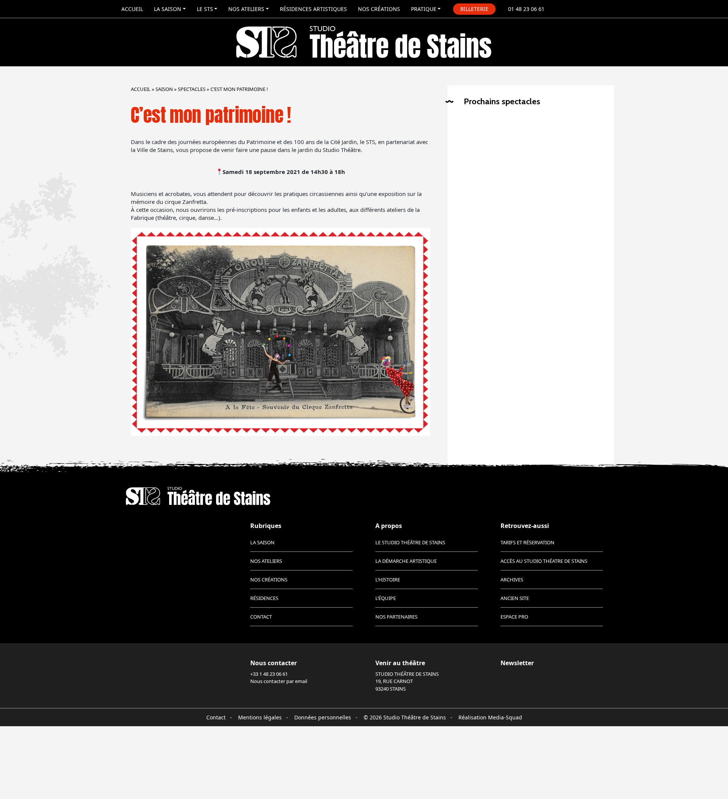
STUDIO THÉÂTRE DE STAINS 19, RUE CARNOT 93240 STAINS (407, 681)
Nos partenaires (396, 616)
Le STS (205, 9)
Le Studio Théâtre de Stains (410, 542)
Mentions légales (260, 717)
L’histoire (387, 579)
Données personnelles (322, 717)
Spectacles (192, 89)
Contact (261, 616)
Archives (511, 579)
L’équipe (385, 598)
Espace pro (514, 616)
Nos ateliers (246, 9)
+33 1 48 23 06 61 (269, 674)
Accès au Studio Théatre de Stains (543, 561)
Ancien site (514, 598)
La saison (167, 9)
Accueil (132, 9)
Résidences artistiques (313, 9)
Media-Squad (505, 717)
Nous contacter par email (278, 681)
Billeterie (474, 9)
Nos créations (379, 9)
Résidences (264, 598)
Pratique (423, 9)
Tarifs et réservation (527, 542)
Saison (164, 89)
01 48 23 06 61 (526, 9)
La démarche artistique (406, 561)
